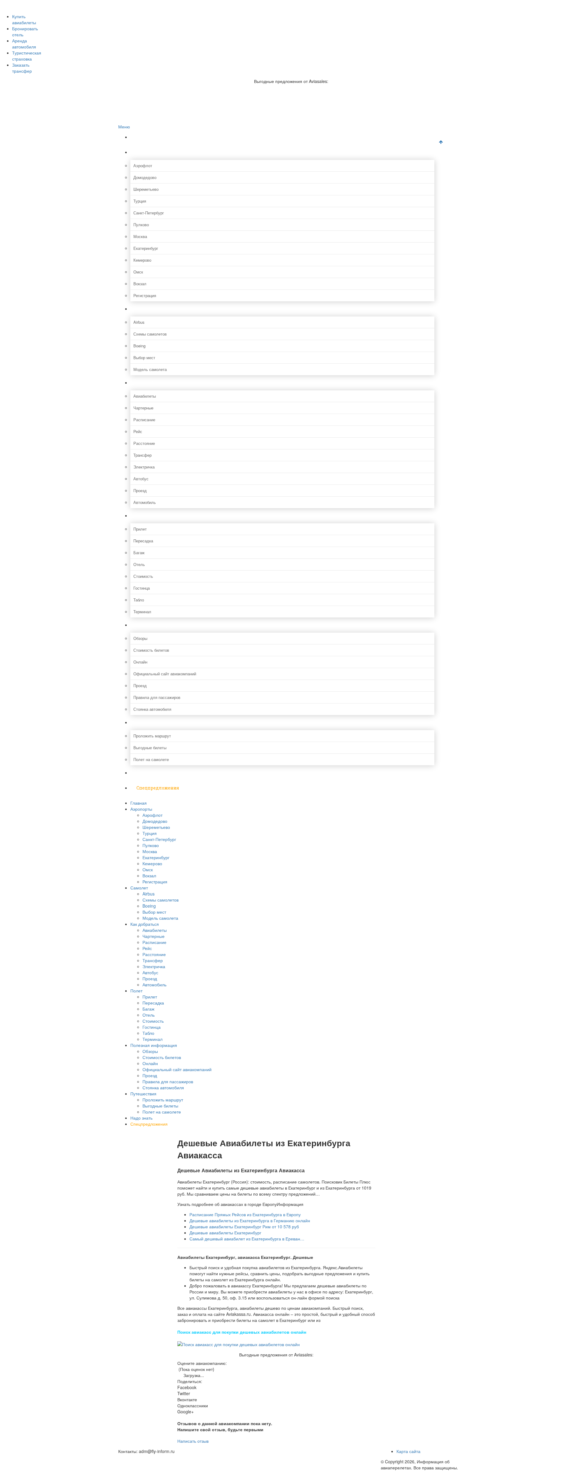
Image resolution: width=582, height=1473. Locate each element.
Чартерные (143, 408)
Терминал (142, 611)
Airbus (139, 322)
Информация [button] (290, 1204)
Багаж (139, 552)
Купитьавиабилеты (24, 19)
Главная (145, 137)
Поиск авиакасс (144, 35)
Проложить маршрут (152, 736)
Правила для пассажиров (156, 697)
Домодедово (144, 177)
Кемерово (142, 260)
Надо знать (149, 773)
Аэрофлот (142, 165)
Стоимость (143, 576)
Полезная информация (162, 625)
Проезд (140, 490)
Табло (138, 600)
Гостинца (141, 588)
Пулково (141, 224)
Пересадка (143, 541)
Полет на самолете (151, 759)
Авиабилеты (144, 396)
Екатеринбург (145, 248)
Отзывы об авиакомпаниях (154, 9)
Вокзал (139, 283)
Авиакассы (140, 28)
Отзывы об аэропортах (151, 16)
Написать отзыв (193, 1441)
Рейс (137, 431)
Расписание (144, 419)
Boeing (139, 346)
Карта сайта (408, 1451)
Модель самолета (150, 369)
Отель (139, 564)
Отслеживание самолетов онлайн (161, 22)
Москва (140, 236)
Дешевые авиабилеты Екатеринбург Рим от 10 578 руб (244, 1226)
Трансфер (142, 455)
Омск (138, 272)
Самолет (146, 309)
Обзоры (140, 638)
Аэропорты (148, 152)
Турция (139, 201)
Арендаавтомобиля (24, 44)
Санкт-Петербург (148, 213)
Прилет (140, 529)
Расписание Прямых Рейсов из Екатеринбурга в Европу (245, 1214)
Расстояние (144, 443)
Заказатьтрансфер (22, 68)
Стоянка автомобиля (152, 709)
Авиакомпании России (150, 3)
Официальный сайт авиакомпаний (164, 674)
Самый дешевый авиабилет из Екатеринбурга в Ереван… (246, 1239)
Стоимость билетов (151, 650)
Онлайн (140, 662)
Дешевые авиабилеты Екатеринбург (225, 1233)
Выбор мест (144, 357)
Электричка (144, 467)
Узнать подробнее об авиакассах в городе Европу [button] (227, 1204)
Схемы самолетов (150, 334)
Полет (143, 515)
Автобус (141, 479)
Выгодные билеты (149, 747)
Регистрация (144, 295)
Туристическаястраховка (26, 56)
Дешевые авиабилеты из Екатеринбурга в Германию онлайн (249, 1220)
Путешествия (151, 722)
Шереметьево (146, 189)
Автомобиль (144, 502)
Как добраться (152, 383)
